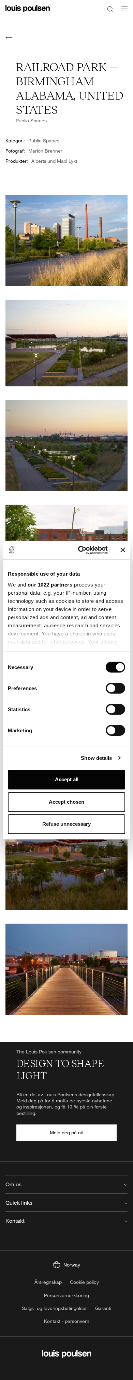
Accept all (66, 779)
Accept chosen (66, 802)
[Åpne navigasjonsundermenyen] (122, 12)
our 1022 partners (50, 585)
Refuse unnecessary (66, 824)
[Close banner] (122, 550)
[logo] (27, 12)
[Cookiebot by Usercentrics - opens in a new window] (81, 550)
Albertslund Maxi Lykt (54, 161)
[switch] (115, 688)
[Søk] (110, 9)
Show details (96, 758)
